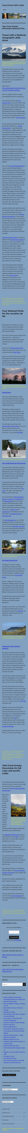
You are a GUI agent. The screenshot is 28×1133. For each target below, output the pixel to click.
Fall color (15, 910)
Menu (4, 9)
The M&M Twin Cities (10, 1058)
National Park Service (17, 348)
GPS (16, 837)
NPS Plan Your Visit (18, 526)
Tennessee (7, 752)
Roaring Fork (8, 501)
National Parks (19, 298)
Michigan (17, 751)
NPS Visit (23, 701)
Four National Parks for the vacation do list (13, 313)
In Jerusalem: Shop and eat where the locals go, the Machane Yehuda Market (14, 1031)
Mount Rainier (8, 303)
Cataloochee (18, 499)
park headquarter (17, 896)
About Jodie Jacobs (8, 1123)
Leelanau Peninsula (8, 726)
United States (8, 299)
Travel (3, 299)
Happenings (6, 1109)
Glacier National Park (17, 239)
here (15, 718)
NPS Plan (20, 432)
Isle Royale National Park (9, 560)
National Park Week (7, 757)
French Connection (9, 1024)
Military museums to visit (11, 1039)
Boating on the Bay (9, 1012)
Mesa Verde (13, 275)
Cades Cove (11, 499)
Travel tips (22, 911)
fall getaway (21, 910)
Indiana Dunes (18, 754)
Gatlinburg (6, 913)
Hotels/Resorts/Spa (8, 1116)
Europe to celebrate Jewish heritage (14, 1022)
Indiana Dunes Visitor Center (10, 426)
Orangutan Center (9, 1056)
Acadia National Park (18, 299)
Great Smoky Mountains (17, 166)
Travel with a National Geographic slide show (14, 38)
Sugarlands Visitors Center (12, 834)
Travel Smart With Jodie (13, 5)
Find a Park (17, 352)
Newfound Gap (6, 516)
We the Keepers (20, 117)
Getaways (12, 751)
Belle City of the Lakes (10, 1001)
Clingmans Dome (16, 514)
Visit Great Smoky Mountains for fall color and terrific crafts (12, 769)
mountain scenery (6, 911)
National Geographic (18, 303)
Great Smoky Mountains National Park (11, 301)
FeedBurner (17, 940)
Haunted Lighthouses (10, 1027)
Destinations (13, 298)
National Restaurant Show (11, 1045)
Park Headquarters (10, 520)
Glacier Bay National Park (9, 237)
